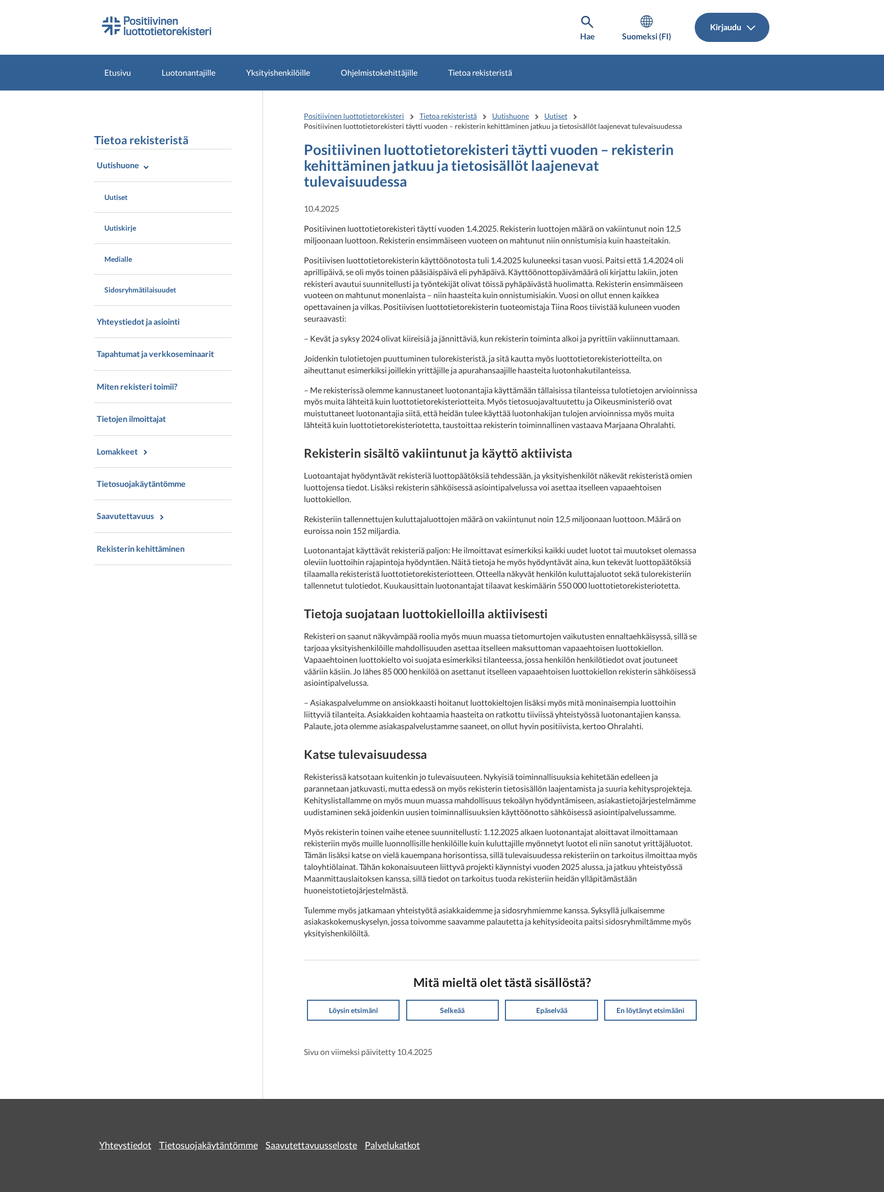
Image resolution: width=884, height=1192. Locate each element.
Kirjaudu (726, 27)
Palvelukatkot (392, 1145)
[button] (353, 1010)
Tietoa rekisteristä (480, 72)
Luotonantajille (188, 72)
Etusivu (117, 72)
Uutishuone (510, 115)
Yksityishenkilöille (278, 72)
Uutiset (555, 115)
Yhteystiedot (125, 1145)
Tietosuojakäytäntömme (208, 1145)
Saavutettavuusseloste (311, 1145)
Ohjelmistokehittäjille (379, 72)
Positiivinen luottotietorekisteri (354, 115)
